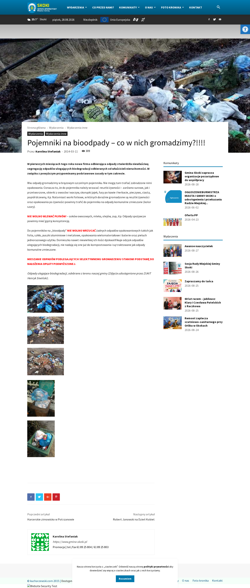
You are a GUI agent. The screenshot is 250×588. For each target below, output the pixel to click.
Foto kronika (171, 7)
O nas (149, 7)
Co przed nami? (103, 7)
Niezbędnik (90, 19)
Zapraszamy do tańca (199, 281)
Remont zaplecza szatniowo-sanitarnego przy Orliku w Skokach (204, 321)
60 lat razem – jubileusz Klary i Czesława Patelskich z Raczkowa (203, 302)
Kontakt (195, 7)
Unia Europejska (120, 19)
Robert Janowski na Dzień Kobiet (134, 519)
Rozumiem (125, 578)
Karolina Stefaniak (48, 151)
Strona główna (36, 127)
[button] (245, 29)
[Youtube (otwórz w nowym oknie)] (220, 19)
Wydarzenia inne (56, 133)
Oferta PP (191, 215)
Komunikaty (128, 7)
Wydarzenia (75, 7)
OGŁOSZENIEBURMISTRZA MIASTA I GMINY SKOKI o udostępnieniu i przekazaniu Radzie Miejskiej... (203, 197)
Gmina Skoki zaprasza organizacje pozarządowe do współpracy (202, 176)
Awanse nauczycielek (199, 246)
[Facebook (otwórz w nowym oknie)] (209, 19)
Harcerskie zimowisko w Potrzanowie (50, 519)
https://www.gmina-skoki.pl (70, 542)
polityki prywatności (156, 566)
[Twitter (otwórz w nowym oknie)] (214, 19)
